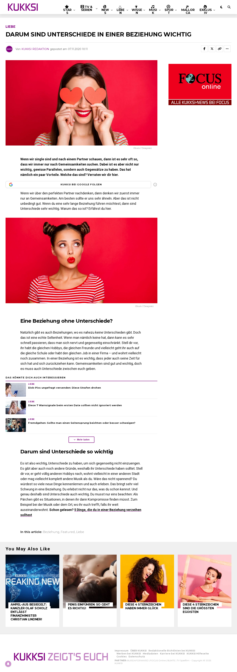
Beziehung (51, 532)
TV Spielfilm (183, 660)
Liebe (80, 532)
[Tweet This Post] (212, 48)
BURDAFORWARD (137, 660)
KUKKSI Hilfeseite (198, 653)
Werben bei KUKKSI (128, 653)
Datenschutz (136, 656)
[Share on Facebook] (204, 48)
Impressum (121, 650)
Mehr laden (83, 439)
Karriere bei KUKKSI (172, 653)
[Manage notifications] (8, 664)
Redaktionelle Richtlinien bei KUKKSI (171, 650)
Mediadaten (150, 653)
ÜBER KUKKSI (138, 650)
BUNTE (171, 660)
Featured (68, 532)
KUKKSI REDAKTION (35, 49)
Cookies (121, 656)
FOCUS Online (158, 660)
